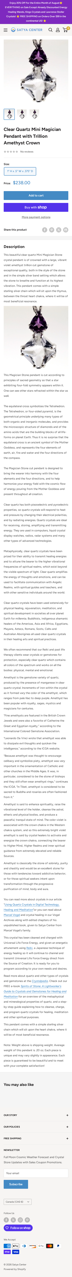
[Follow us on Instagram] (20, 1220)
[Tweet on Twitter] (58, 229)
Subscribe (16, 1184)
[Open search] (51, 30)
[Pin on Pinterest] (51, 229)
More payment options (36, 217)
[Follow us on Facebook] (6, 1220)
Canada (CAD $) (14, 1201)
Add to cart (36, 195)
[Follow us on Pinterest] (27, 1220)
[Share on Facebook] (44, 229)
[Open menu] (5, 30)
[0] (65, 30)
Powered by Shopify (15, 1269)
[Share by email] (65, 229)
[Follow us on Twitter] (13, 1220)
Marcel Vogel (12, 915)
